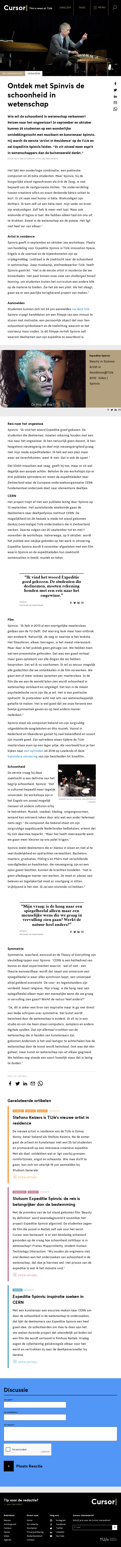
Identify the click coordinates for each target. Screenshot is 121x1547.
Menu (101, 7)
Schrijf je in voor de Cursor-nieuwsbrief (91, 1520)
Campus (8, 1528)
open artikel (27, 1177)
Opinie (7, 1532)
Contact (31, 1540)
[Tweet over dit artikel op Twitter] (115, 90)
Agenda (7, 1540)
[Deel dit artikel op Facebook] (115, 83)
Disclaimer (32, 1528)
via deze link (80, 309)
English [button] (65, 7)
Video (6, 1536)
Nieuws (7, 1520)
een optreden (33, 751)
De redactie (32, 1524)
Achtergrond (10, 1524)
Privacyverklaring (35, 1532)
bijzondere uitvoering (23, 756)
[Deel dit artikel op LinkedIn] (115, 96)
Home (29, 1520)
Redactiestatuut (34, 1536)
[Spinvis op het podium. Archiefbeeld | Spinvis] (77, 780)
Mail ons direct (14, 1504)
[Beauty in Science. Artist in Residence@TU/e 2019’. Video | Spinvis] (43, 379)
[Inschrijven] (114, 1527)
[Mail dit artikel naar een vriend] (115, 102)
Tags (82, 7)
